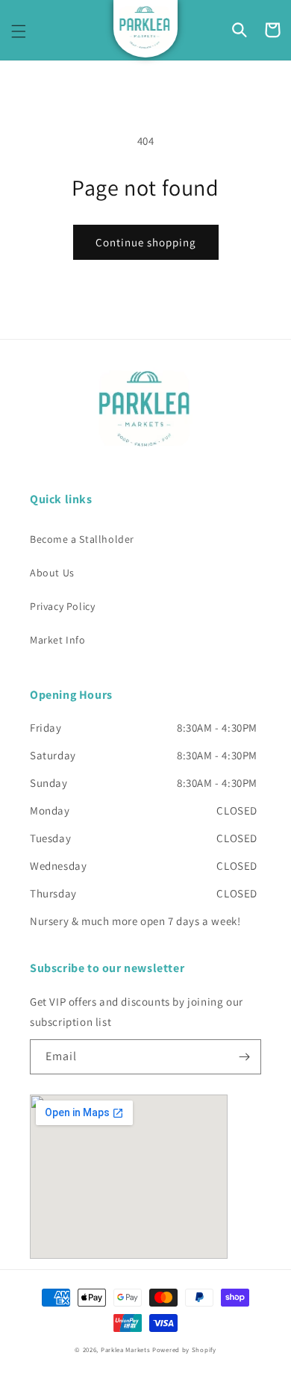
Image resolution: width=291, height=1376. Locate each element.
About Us (52, 572)
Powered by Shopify (184, 1349)
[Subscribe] (244, 1056)
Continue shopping (146, 242)
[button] (18, 31)
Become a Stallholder (82, 539)
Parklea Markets (126, 1349)
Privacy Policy (62, 606)
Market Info (58, 640)
